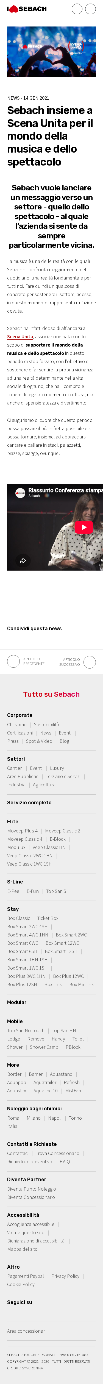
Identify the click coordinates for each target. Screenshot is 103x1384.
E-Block (58, 839)
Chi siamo (17, 724)
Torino (75, 1118)
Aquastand (61, 1074)
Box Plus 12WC (68, 976)
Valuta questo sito (25, 1232)
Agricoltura (44, 784)
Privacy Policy (65, 1276)
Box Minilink (81, 984)
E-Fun (33, 891)
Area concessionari (26, 1331)
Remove (35, 1039)
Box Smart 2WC (71, 934)
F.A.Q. (65, 1161)
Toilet (78, 1039)
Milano (34, 1118)
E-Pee (13, 891)
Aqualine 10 (46, 1090)
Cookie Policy (21, 1284)
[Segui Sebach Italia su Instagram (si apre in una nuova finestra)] (22, 1311)
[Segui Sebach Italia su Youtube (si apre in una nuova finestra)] (35, 1311)
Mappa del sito (22, 1249)
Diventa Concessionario (31, 1197)
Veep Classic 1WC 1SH (29, 864)
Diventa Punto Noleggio (31, 1189)
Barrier (36, 1074)
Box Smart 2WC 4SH (27, 926)
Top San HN (64, 1030)
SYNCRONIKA (32, 1368)
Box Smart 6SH (22, 951)
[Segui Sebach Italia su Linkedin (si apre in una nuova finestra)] (48, 1311)
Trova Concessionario (57, 1153)
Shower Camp (44, 1047)
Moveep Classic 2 (62, 830)
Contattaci (17, 1153)
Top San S (56, 891)
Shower (15, 1047)
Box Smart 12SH (61, 951)
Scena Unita (20, 336)
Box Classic (18, 918)
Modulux (16, 847)
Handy (58, 1039)
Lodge (13, 1039)
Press (13, 741)
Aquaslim (16, 1090)
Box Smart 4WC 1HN (27, 934)
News (45, 733)
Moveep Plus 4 (22, 830)
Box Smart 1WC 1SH (27, 968)
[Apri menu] (90, 9)
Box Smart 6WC (22, 943)
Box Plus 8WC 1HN (26, 976)
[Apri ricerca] (77, 9)
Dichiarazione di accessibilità (36, 1240)
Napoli (55, 1118)
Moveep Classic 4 (24, 839)
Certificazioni (20, 733)
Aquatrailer (45, 1082)
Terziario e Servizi (63, 776)
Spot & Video (39, 741)
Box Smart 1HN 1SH (27, 959)
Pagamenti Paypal (25, 1276)
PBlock (73, 1047)
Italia (12, 1126)
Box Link (53, 984)
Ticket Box (47, 918)
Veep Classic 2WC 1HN (30, 855)
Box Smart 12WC (62, 943)
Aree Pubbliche (22, 776)
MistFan (73, 1090)
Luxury (57, 768)
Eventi (65, 733)
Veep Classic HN (49, 847)
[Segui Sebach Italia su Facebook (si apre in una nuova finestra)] (9, 1311)
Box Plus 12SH (22, 984)
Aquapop (16, 1082)
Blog (64, 741)
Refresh (72, 1082)
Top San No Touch (25, 1030)
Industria (16, 784)
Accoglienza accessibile (30, 1224)
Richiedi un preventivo (29, 1161)
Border (14, 1074)
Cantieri (15, 768)
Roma (13, 1118)
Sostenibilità (46, 724)
